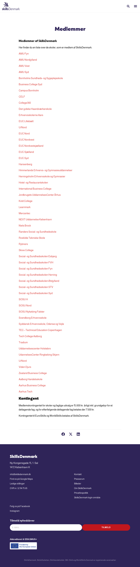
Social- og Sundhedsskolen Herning (38, 274)
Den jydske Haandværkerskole (35, 109)
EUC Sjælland (26, 152)
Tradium (23, 342)
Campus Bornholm (29, 90)
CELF (22, 96)
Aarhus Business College (32, 385)
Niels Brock (25, 225)
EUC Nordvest (26, 139)
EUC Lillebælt (26, 121)
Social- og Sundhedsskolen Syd (36, 293)
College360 (25, 102)
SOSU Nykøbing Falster (31, 311)
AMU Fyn (24, 53)
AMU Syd (24, 72)
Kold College (25, 201)
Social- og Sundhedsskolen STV (36, 287)
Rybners (23, 244)
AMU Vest (24, 66)
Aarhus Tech (25, 391)
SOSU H (23, 299)
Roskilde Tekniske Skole (32, 238)
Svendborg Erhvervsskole (32, 317)
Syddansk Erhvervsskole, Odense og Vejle (41, 324)
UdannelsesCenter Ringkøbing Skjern (39, 354)
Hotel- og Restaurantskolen (33, 182)
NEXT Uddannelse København (35, 219)
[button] (135, 6)
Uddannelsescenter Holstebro (35, 348)
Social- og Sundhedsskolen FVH (36, 262)
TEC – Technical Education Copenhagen (40, 330)
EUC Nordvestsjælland (31, 146)
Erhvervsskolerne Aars (31, 115)
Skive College (26, 250)
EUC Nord (24, 133)
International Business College (35, 188)
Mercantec (24, 213)
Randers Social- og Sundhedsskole (37, 231)
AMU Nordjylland (28, 59)
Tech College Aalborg (30, 336)
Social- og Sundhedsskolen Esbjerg (38, 256)
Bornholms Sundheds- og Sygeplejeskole (41, 78)
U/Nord (23, 127)
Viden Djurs (25, 367)
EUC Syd (24, 158)
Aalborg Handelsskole (30, 379)
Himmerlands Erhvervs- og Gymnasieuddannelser (45, 170)
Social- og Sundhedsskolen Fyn (35, 268)
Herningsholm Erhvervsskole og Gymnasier (42, 176)
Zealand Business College (33, 373)
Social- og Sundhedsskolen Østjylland (39, 281)
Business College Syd (30, 84)
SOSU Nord (25, 305)
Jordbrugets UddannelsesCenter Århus (40, 195)
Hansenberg (25, 164)
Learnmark (24, 207)
